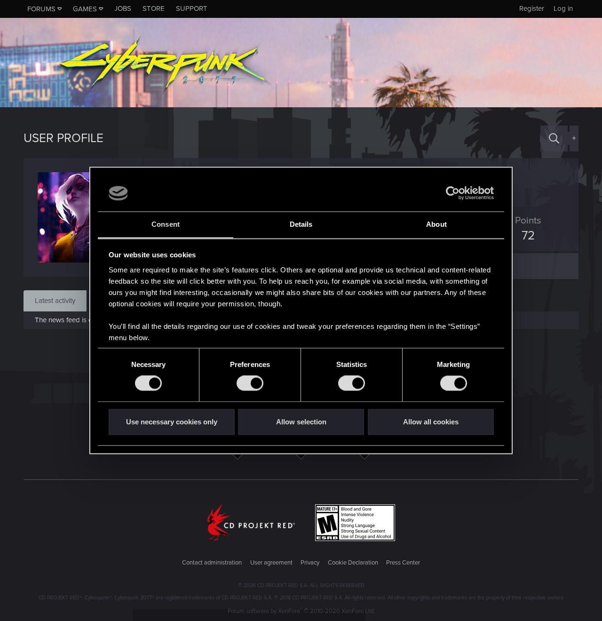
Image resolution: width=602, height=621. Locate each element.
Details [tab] (301, 224)
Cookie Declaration (353, 562)
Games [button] (85, 9)
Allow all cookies (431, 422)
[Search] (554, 138)
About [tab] (436, 224)
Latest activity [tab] (55, 300)
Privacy (310, 562)
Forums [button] (41, 9)
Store (154, 8)
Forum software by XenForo (301, 611)
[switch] (250, 383)
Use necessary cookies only (171, 422)
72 (528, 235)
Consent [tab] (165, 224)
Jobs (122, 8)
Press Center (403, 562)
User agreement (271, 562)
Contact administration (212, 562)
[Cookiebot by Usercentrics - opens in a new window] (453, 193)
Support (191, 8)
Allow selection (301, 422)
